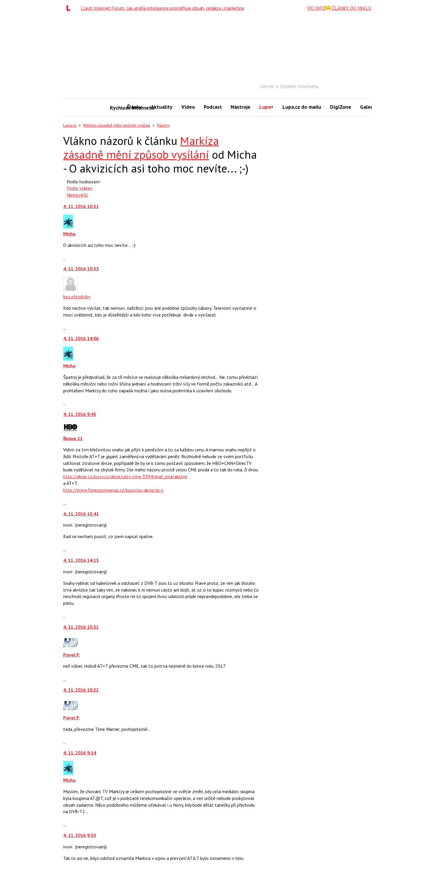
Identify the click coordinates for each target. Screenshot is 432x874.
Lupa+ (266, 106)
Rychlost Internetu (116, 107)
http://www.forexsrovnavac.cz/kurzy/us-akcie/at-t (113, 490)
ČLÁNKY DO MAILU (351, 8)
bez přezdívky (76, 296)
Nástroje (240, 106)
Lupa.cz (69, 125)
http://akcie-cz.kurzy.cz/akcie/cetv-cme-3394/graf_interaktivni (125, 476)
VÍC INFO (316, 8)
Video (188, 106)
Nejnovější (77, 195)
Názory (163, 125)
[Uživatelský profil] (68, 227)
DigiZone (340, 106)
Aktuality (162, 106)
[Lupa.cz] (70, 8)
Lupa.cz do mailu (301, 106)
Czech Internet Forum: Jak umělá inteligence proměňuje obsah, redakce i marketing (162, 8)
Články (134, 106)
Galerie (368, 106)
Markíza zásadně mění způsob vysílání (116, 125)
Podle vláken (79, 188)
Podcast (213, 106)
